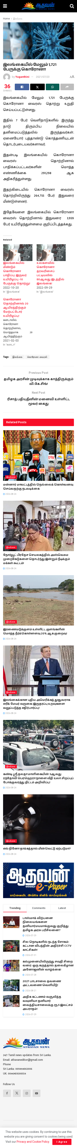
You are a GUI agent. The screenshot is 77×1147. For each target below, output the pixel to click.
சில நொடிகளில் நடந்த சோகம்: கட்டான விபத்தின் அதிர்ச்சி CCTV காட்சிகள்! (47, 946)
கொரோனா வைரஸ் (37, 357)
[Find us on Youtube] (36, 1093)
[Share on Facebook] (22, 87)
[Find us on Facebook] (7, 1093)
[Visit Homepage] (38, 6)
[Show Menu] (5, 6)
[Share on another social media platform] (67, 87)
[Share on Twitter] (37, 87)
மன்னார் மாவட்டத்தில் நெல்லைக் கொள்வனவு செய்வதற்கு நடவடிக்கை (38, 486)
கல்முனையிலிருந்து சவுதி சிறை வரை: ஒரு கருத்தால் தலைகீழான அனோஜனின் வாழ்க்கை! (48, 965)
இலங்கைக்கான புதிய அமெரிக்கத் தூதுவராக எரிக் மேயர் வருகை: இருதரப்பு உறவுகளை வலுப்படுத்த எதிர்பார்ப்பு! (36, 704)
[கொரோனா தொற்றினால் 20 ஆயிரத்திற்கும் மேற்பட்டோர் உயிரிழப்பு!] (20, 322)
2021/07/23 (42, 76)
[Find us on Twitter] (17, 1093)
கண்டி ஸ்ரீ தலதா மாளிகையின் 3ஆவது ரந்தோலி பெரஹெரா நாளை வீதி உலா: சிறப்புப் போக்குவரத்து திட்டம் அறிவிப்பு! (38, 778)
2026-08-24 (10, 494)
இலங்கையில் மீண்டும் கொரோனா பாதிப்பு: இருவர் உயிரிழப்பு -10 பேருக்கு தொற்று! (16, 273)
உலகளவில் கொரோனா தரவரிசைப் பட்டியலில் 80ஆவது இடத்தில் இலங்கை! (50, 273)
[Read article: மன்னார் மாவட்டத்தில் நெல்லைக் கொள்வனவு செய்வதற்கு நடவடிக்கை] (38, 455)
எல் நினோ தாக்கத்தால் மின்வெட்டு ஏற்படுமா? (37, 848)
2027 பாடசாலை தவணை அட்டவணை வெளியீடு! (42, 983)
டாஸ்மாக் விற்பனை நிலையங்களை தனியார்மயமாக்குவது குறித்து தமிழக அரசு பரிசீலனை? (46, 924)
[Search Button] (72, 6)
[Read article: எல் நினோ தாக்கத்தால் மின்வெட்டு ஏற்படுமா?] (38, 819)
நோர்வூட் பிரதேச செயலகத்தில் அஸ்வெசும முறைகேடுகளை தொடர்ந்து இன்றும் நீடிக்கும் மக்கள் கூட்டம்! (36, 559)
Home (6, 18)
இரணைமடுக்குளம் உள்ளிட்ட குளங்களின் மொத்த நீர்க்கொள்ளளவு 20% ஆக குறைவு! (35, 631)
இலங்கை (17, 18)
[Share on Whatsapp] (52, 87)
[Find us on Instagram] (27, 1093)
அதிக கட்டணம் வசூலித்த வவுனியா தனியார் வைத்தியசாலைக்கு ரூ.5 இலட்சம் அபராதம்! (48, 1003)
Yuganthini (22, 76)
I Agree (61, 1141)
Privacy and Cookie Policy (33, 1141)
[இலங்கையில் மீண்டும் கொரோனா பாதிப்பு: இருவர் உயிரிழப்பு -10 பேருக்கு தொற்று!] (17, 252)
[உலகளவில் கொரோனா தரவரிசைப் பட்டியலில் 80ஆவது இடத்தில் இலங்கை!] (51, 252)
